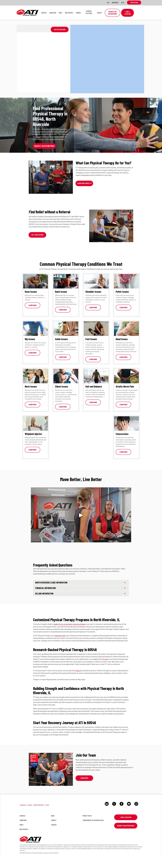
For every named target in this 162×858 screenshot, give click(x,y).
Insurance (115, 2)
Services (44, 13)
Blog (122, 2)
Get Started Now (37, 235)
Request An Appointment (125, 826)
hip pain (105, 659)
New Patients (69, 13)
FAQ (108, 2)
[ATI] (31, 839)
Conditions (52, 13)
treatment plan (60, 635)
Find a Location (125, 817)
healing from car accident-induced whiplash (70, 624)
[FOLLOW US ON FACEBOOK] (121, 806)
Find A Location (127, 13)
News (53, 816)
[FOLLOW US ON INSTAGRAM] (136, 806)
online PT (78, 670)
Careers (78, 13)
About (60, 13)
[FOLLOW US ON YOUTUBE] (128, 806)
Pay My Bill (134, 2)
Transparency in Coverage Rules (93, 820)
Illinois (29, 805)
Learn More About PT (84, 183)
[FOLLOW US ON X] (114, 806)
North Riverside (39, 805)
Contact (99, 13)
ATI (28, 13)
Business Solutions (89, 12)
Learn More (32, 305)
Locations (23, 805)
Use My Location (59, 29)
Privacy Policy (87, 816)
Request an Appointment (112, 13)
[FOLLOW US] (106, 806)
